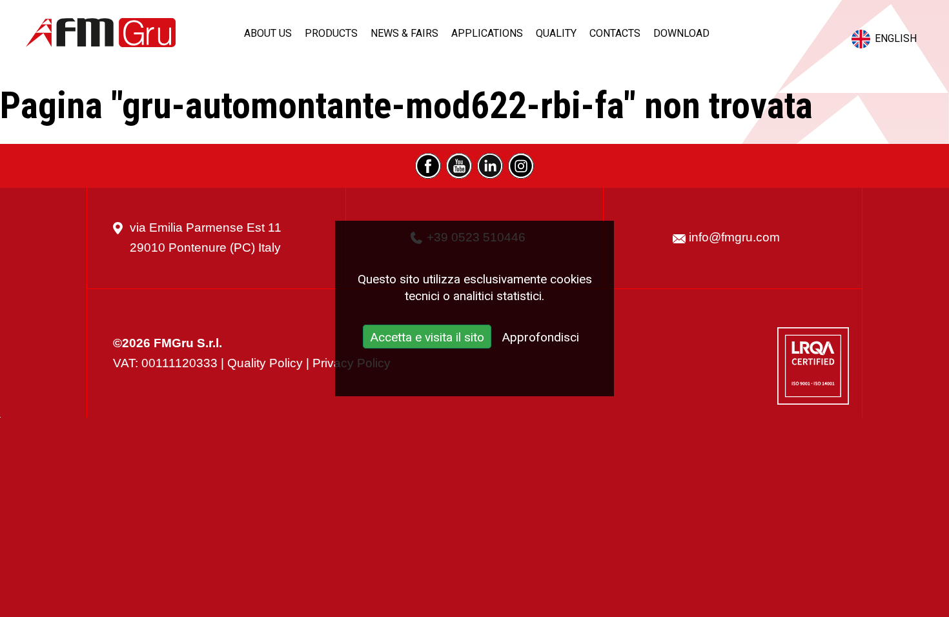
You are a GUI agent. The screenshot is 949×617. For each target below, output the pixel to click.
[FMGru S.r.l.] (101, 32)
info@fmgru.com (734, 237)
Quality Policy (265, 363)
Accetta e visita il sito (427, 337)
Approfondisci (540, 337)
